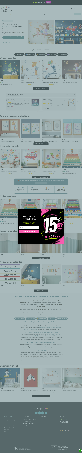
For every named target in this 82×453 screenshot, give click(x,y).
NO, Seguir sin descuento (29, 236)
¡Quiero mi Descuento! (29, 231)
